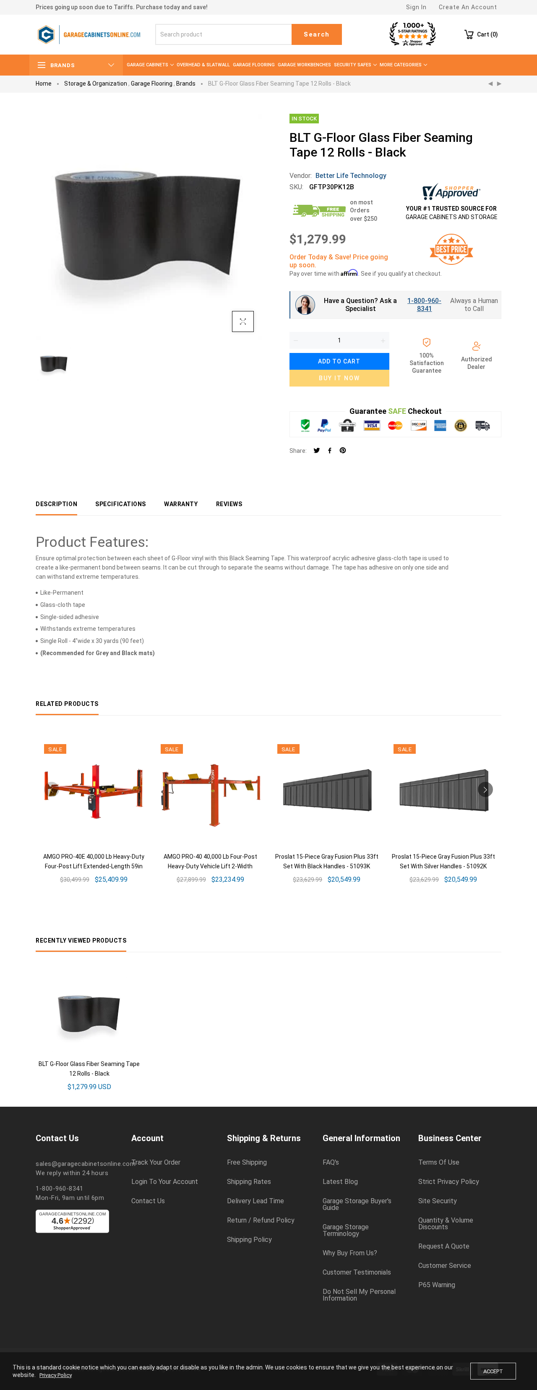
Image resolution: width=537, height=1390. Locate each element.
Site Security (437, 1201)
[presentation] (51, 789)
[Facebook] (330, 451)
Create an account (468, 7)
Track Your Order (155, 1162)
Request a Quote (443, 1246)
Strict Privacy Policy (448, 1181)
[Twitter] (317, 451)
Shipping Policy (249, 1239)
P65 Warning (436, 1285)
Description (56, 504)
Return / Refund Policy (261, 1220)
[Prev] (490, 84)
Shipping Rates (249, 1181)
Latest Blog (340, 1181)
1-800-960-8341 (424, 305)
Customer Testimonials (357, 1272)
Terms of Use (438, 1162)
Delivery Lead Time (255, 1201)
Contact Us (148, 1201)
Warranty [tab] (181, 504)
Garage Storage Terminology (346, 1230)
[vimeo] (343, 451)
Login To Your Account (164, 1181)
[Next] (499, 84)
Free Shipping (247, 1162)
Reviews (229, 504)
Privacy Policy (55, 1375)
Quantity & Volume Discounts (445, 1224)
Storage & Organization (95, 83)
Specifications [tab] (120, 504)
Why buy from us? (350, 1253)
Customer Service (444, 1265)
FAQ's (331, 1162)
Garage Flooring (151, 83)
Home (44, 83)
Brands (186, 83)
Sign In (416, 7)
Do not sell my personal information (359, 1295)
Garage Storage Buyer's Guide (357, 1204)
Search (317, 34)
